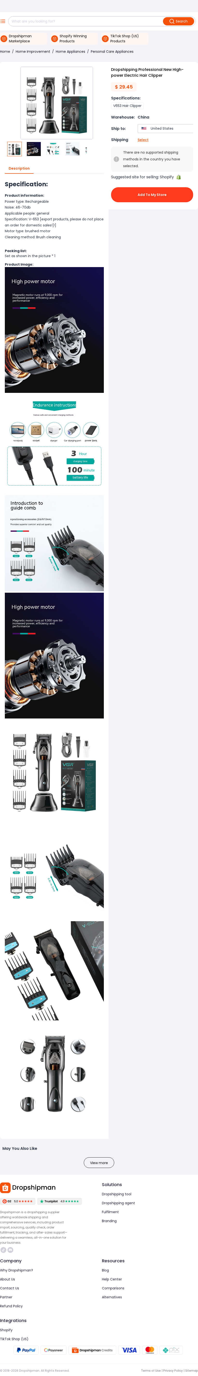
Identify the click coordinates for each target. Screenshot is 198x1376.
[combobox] (166, 129)
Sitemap (191, 1371)
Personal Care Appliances (112, 51)
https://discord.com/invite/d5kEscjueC (10, 1250)
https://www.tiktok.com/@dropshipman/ (3, 1250)
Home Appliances (70, 51)
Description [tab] (19, 168)
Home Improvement (33, 51)
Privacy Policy (173, 1371)
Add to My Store (152, 194)
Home (5, 51)
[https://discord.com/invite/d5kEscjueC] (10, 1250)
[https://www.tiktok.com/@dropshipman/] (3, 1250)
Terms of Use (151, 1371)
